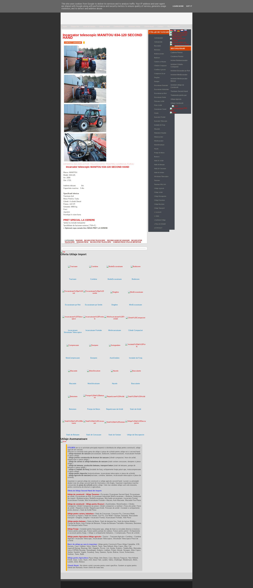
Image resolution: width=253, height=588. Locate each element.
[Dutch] (182, 31)
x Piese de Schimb (160, 224)
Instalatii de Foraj (159, 125)
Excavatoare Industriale (161, 89)
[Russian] (185, 31)
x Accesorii (157, 212)
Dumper (156, 81)
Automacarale (158, 38)
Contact (160, 26)
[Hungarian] (171, 31)
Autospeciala (158, 42)
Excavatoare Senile (160, 97)
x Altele (156, 216)
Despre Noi (75, 26)
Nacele (156, 149)
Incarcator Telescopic (94, 240)
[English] (175, 31)
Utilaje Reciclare (159, 204)
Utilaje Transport (159, 208)
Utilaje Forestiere (159, 200)
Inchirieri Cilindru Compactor (177, 65)
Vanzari (79, 240)
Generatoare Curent (160, 109)
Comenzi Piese (119, 26)
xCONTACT (158, 228)
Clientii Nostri (149, 26)
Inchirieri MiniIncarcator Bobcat (179, 80)
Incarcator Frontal (159, 117)
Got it (189, 6)
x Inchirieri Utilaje (160, 220)
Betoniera (157, 50)
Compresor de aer (159, 73)
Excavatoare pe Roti (160, 93)
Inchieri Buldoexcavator (179, 60)
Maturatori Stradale (160, 133)
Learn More (178, 6)
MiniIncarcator (158, 141)
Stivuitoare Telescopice (161, 176)
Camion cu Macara (160, 61)
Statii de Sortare (159, 172)
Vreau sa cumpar (89, 26)
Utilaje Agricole (159, 188)
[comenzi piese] (63, 252)
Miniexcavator (158, 137)
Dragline (157, 77)
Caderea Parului (177, 52)
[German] (178, 31)
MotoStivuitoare (159, 145)
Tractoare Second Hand (179, 91)
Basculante (157, 46)
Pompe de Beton (159, 152)
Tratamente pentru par (179, 95)
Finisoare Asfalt (159, 101)
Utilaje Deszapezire (160, 196)
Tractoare (157, 180)
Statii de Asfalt (158, 160)
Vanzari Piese (82, 242)
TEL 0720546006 (173, 26)
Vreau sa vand (104, 26)
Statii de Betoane (159, 164)
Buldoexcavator (159, 54)
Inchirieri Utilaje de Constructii (177, 86)
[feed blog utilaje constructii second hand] (176, 108)
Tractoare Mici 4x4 (160, 184)
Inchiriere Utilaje (134, 26)
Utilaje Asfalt (158, 192)
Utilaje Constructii (177, 103)
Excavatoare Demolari (161, 85)
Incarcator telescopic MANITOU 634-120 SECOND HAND (102, 36)
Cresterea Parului (177, 56)
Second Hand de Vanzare (118, 240)
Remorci (156, 156)
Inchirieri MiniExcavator (179, 75)
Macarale (157, 129)
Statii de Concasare (160, 168)
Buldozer (157, 57)
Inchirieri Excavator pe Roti (180, 71)
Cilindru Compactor (160, 65)
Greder (156, 113)
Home (65, 26)
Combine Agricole (160, 69)
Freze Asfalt (158, 105)
